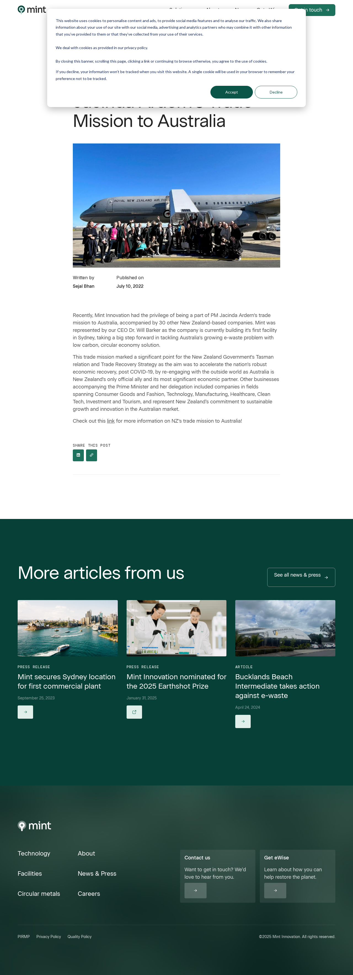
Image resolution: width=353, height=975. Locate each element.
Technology (34, 853)
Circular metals (39, 893)
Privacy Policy (48, 936)
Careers (89, 893)
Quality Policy (80, 936)
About (86, 853)
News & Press (97, 873)
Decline (276, 92)
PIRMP (24, 936)
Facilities (30, 873)
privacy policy (135, 47)
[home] (32, 10)
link (111, 421)
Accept (231, 92)
